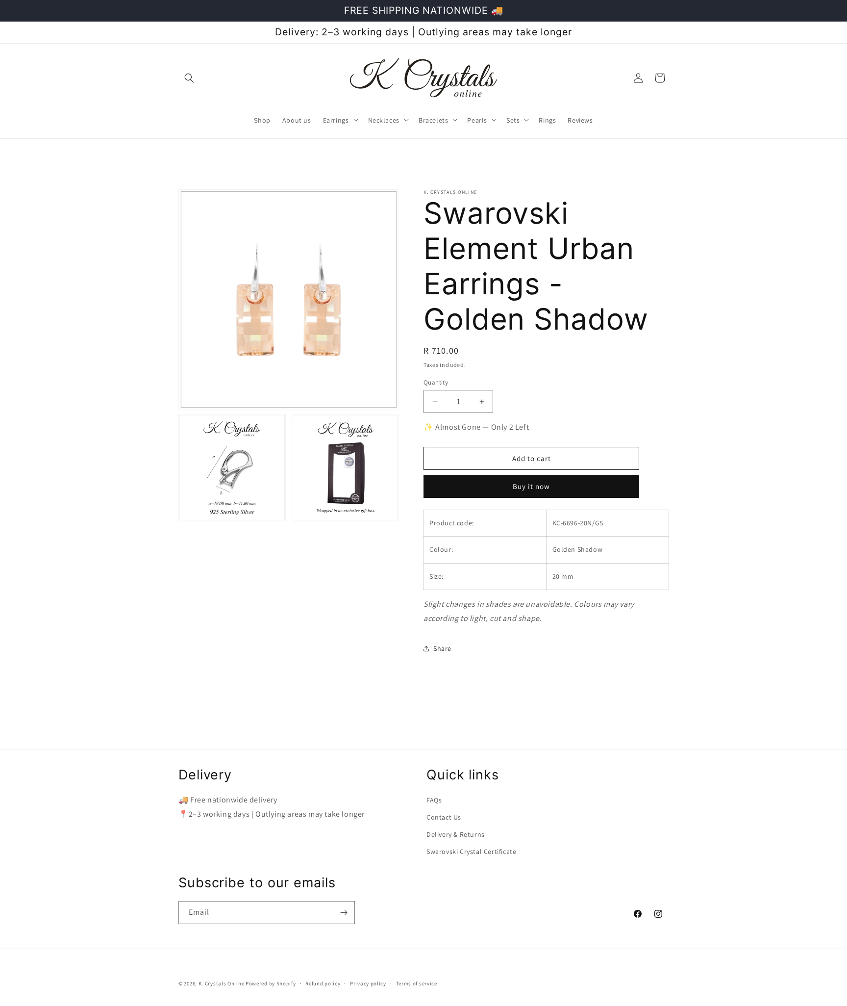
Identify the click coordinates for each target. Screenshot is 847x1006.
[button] (189, 78)
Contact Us (443, 817)
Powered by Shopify (271, 983)
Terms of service (416, 983)
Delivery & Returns (455, 834)
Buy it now (531, 486)
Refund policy (322, 983)
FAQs (434, 800)
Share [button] (442, 648)
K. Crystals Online (222, 983)
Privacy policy (368, 983)
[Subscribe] (343, 912)
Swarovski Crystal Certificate (471, 851)
